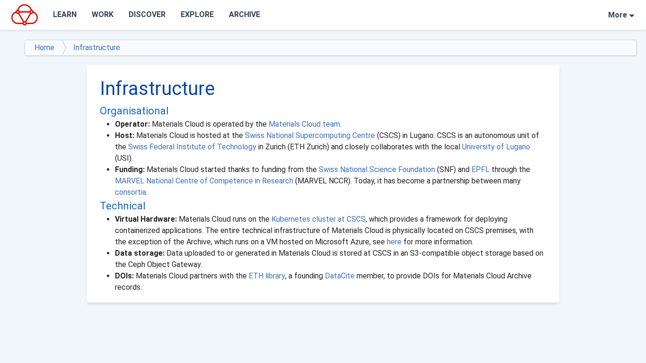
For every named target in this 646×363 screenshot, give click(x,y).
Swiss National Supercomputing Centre (310, 135)
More (617, 14)
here (395, 241)
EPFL (480, 169)
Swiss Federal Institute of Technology (192, 146)
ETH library (267, 275)
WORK (102, 14)
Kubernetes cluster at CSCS (318, 219)
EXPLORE (197, 14)
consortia (130, 192)
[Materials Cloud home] (24, 14)
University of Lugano (496, 146)
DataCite (340, 275)
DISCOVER (147, 14)
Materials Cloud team (304, 124)
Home (44, 47)
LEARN (65, 14)
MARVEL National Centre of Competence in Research (204, 180)
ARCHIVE (244, 14)
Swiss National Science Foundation (377, 169)
